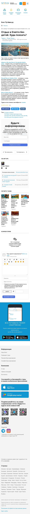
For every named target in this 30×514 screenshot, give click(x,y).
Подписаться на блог (15, 144)
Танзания (8, 489)
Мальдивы (14, 482)
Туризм (3, 38)
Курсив (7, 259)
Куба (2, 482)
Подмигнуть (7, 264)
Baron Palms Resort (7, 92)
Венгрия (15, 473)
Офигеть (23, 261)
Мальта (19, 482)
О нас (3, 369)
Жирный (5, 259)
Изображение (16, 259)
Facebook (6, 108)
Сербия (9, 487)
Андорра (3, 471)
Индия (25, 475)
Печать (5, 25)
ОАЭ (8, 485)
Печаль (5, 264)
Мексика (3, 485)
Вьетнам (21, 473)
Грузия (3, 475)
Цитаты (9, 261)
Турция (18, 489)
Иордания (11, 478)
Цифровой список (23, 259)
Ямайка (3, 494)
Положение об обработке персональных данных (13, 508)
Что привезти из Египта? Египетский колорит (14, 220)
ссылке (23, 102)
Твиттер (15, 108)
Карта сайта (4, 511)
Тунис (14, 489)
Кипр (13, 480)
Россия (24, 485)
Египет (15, 475)
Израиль (20, 475)
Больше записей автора (22, 172)
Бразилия (9, 473)
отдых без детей (10, 115)
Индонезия (4, 478)
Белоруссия (21, 471)
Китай (17, 480)
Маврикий (7, 482)
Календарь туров (18, 13)
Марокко (24, 482)
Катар (9, 480)
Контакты (4, 374)
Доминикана (9, 475)
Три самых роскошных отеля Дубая (10, 152)
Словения (21, 487)
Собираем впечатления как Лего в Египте (25, 202)
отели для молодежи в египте (14, 117)
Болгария (3, 473)
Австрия (9, 469)
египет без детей (22, 115)
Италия (23, 478)
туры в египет (9, 112)
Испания (17, 478)
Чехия (16, 491)
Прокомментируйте (9, 296)
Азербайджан (15, 469)
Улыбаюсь (18, 261)
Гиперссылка (14, 259)
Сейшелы (3, 487)
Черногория (10, 491)
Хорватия (3, 491)
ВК (23, 108)
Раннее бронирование (8, 358)
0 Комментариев (7, 40)
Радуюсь (15, 261)
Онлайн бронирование (8, 361)
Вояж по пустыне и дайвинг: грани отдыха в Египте (4, 203)
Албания (22, 469)
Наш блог (4, 352)
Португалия (17, 485)
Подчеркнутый (10, 259)
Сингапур (14, 487)
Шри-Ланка (22, 491)
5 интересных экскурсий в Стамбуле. (23, 152)
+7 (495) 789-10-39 (21, 3)
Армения (9, 471)
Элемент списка (5, 261)
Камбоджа (4, 480)
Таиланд (3, 489)
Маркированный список (21, 259)
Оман (12, 485)
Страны (25, 12)
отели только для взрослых (13, 114)
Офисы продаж (6, 371)
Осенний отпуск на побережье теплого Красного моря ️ (4, 220)
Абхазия (3, 469)
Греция (26, 473)
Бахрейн (15, 471)
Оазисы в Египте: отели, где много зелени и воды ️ (14, 203)
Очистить (11, 261)
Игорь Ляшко (10, 38)
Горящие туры (11, 13)
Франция (23, 489)
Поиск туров (4, 13)
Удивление (21, 261)
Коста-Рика (23, 480)
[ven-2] (15, 49)
